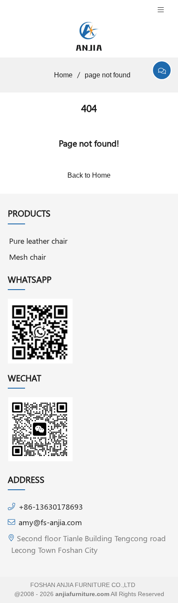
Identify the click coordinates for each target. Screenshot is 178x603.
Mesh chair (27, 257)
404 (89, 108)
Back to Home (89, 175)
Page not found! (89, 143)
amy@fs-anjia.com (50, 522)
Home (63, 75)
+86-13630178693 (51, 506)
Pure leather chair (38, 241)
